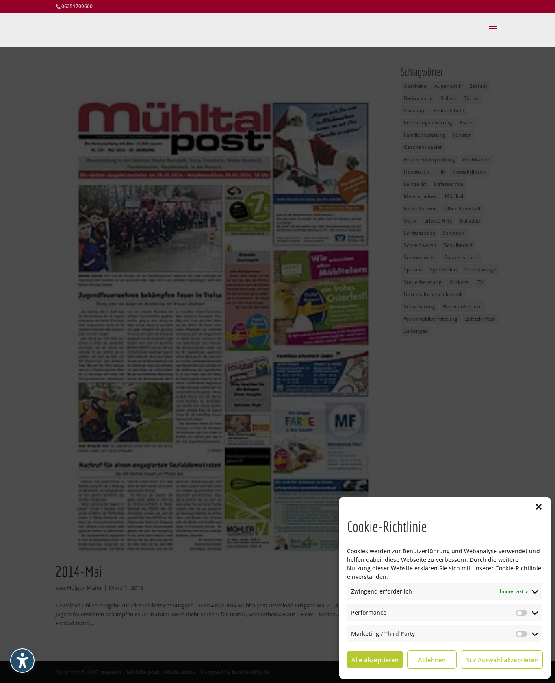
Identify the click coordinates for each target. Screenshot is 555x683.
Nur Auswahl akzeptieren (501, 660)
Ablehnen (432, 660)
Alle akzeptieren (375, 660)
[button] (539, 507)
